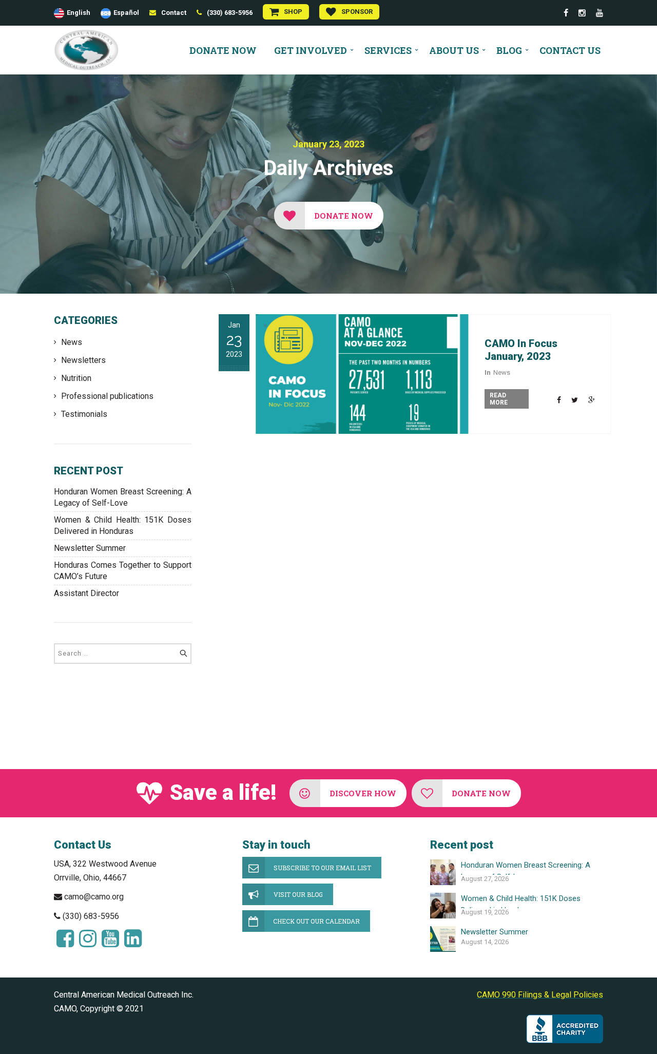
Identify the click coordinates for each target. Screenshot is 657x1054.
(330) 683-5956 (230, 12)
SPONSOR (357, 11)
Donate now (223, 50)
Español (126, 12)
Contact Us (570, 50)
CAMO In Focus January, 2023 (521, 349)
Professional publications (107, 396)
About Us (454, 50)
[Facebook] (566, 13)
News (71, 342)
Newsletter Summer (90, 548)
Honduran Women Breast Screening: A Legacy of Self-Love (122, 497)
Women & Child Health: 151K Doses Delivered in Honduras (122, 525)
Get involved (310, 50)
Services (388, 50)
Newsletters (83, 360)
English (78, 12)
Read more (499, 399)
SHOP (293, 11)
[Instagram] (582, 13)
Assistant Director (86, 593)
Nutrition (76, 378)
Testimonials (84, 414)
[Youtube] (599, 13)
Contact (173, 12)
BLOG (509, 50)
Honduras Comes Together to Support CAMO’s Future (122, 570)
